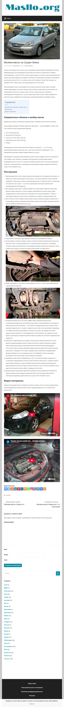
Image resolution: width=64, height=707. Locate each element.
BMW (6, 588)
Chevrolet (7, 591)
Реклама (32, 695)
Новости (7, 652)
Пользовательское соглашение (32, 687)
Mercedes (7, 609)
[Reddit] (12, 488)
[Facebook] (5, 488)
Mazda (6, 606)
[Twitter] (8, 488)
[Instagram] (31, 488)
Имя (6, 549)
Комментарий (9, 522)
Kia (5, 603)
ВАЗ (5, 649)
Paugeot (7, 622)
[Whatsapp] (28, 488)
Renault (6, 628)
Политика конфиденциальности (32, 691)
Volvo (6, 643)
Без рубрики (8, 646)
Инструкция (8, 109)
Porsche (7, 625)
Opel (5, 619)
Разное (6, 655)
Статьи (6, 659)
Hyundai (7, 600)
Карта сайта (32, 683)
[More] (44, 488)
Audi (5, 585)
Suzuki (8, 495)
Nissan (6, 615)
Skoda (6, 631)
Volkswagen (8, 640)
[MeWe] (21, 488)
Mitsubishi (7, 612)
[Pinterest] (18, 488)
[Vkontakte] (41, 488)
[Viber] (34, 488)
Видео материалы (10, 111)
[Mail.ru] (38, 488)
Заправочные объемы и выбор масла (16, 107)
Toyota (6, 637)
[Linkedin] (15, 488)
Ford (5, 594)
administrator (29, 66)
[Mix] (25, 488)
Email (6, 555)
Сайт (5, 560)
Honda (6, 597)
